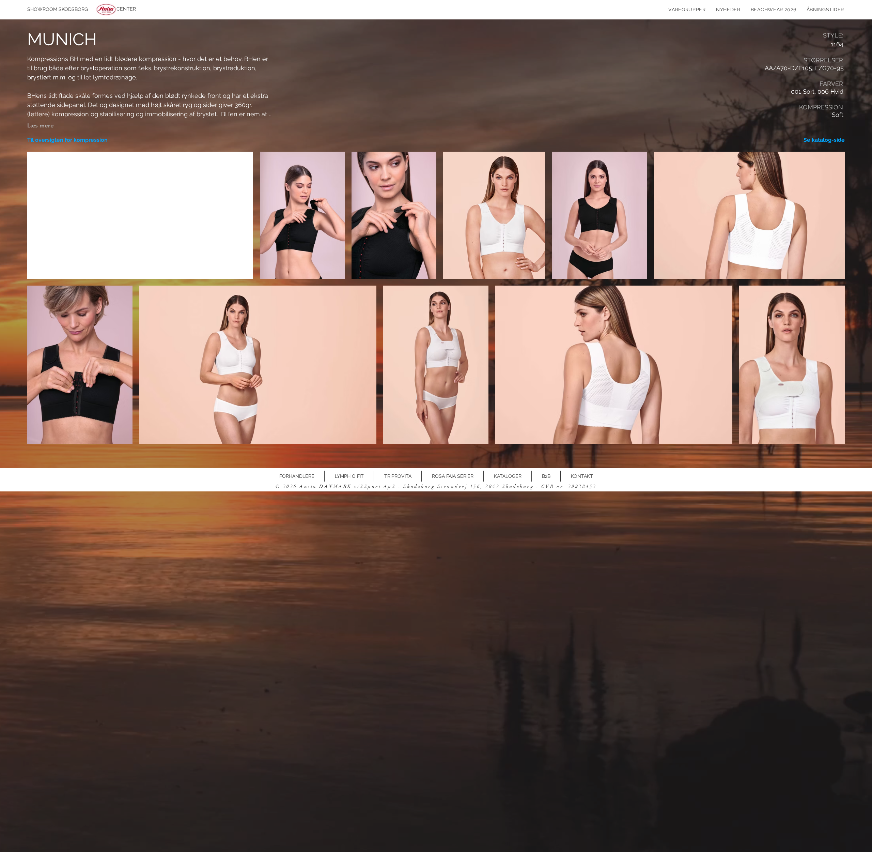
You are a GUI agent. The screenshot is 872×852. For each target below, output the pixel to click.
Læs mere (40, 125)
